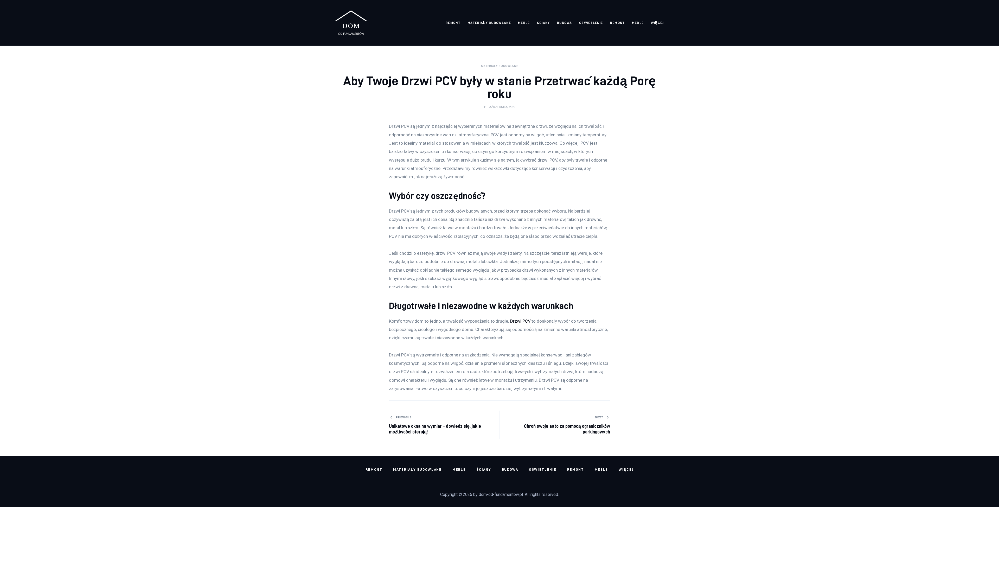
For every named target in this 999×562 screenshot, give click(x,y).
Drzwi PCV (520, 321)
